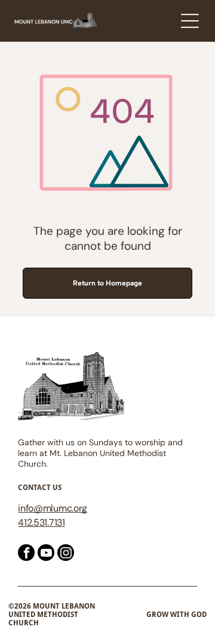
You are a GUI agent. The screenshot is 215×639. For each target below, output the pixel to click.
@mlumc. (53, 508)
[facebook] (26, 554)
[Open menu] (190, 21)
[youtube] (46, 554)
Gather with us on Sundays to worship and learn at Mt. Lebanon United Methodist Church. (100, 453)
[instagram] (65, 554)
